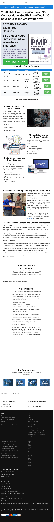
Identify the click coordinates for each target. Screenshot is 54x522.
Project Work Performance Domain (9, 453)
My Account (30, 415)
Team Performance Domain (7, 448)
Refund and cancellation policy (8, 419)
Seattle (29, 465)
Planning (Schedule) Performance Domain (37, 430)
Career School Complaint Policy (8, 417)
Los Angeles (30, 455)
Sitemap (3, 421)
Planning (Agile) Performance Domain (9, 450)
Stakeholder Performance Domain (9, 446)
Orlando (29, 459)
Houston (30, 452)
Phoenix (29, 461)
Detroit (29, 451)
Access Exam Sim (32, 424)
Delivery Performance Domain (8, 455)
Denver (29, 450)
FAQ (28, 423)
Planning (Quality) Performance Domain (37, 434)
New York (30, 458)
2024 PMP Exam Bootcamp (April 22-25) (10, 393)
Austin (29, 442)
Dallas (29, 448)
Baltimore (30, 444)
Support (29, 417)
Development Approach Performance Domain (11, 443)
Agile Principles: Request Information (9, 424)
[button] (51, 2)
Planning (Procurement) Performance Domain (38, 436)
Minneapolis (30, 456)
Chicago (29, 447)
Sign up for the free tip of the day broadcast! (11, 471)
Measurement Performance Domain (9, 457)
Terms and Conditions (33, 421)
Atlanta (29, 441)
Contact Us (30, 419)
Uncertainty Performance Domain (9, 444)
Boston (29, 445)
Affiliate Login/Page (5, 423)
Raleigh (29, 462)
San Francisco (31, 464)
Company (3, 415)
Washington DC (31, 467)
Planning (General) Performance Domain (10, 452)
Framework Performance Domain (8, 441)
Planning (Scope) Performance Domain (37, 429)
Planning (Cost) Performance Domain (36, 432)
